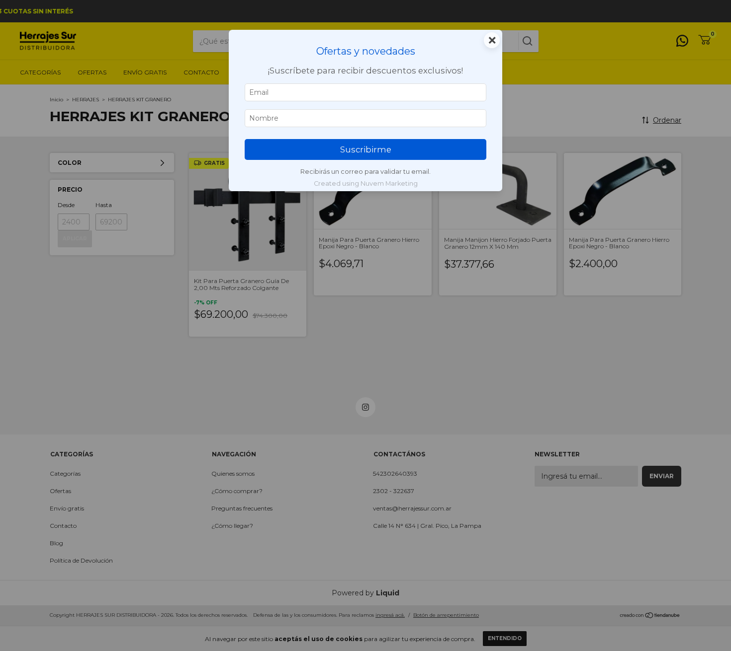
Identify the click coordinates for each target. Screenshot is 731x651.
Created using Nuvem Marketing (366, 183)
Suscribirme (365, 149)
